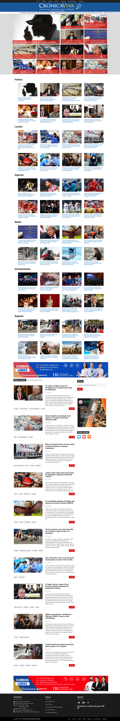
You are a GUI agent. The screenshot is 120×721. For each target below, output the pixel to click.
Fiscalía (43, 408)
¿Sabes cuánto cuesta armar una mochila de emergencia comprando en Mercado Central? (59, 475)
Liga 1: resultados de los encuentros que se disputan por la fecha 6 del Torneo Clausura (71, 56)
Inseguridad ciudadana (25, 550)
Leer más (72, 408)
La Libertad (34, 550)
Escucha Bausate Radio (51, 712)
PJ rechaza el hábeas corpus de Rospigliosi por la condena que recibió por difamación (71, 71)
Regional (81, 1)
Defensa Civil (27, 494)
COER (20, 494)
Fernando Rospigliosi (34, 408)
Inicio (38, 1)
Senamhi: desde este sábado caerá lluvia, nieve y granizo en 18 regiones (59, 645)
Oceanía (34, 522)
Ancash (16, 665)
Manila (21, 522)
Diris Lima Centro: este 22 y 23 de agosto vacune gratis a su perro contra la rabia (59, 559)
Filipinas (16, 522)
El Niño (16, 637)
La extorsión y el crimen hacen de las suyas (71, 27)
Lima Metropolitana (22, 437)
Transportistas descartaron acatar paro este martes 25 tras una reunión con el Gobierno (47, 56)
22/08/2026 (48, 392)
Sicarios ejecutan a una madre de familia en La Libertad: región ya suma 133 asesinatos (59, 531)
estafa (26, 465)
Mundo (56, 1)
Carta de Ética (48, 704)
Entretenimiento (72, 1)
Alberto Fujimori (18, 607)
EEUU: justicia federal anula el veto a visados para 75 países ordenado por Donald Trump (95, 56)
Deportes (63, 1)
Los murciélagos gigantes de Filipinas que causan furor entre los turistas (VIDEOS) (59, 502)
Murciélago (27, 522)
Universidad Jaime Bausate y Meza (53, 707)
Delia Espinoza (24, 408)
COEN (15, 494)
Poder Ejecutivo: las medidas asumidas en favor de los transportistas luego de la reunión (24, 56)
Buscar (80, 389)
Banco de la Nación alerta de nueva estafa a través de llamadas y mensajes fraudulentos (59, 446)
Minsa (15, 577)
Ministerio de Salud (24, 637)
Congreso (16, 408)
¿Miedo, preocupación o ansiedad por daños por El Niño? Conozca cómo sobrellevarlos (58, 616)
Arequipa (28, 665)
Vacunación (21, 577)
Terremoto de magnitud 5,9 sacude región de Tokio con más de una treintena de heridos (95, 41)
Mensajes (38, 465)
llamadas (32, 465)
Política (44, 1)
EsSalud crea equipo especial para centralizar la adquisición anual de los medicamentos (24, 71)
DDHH (37, 607)
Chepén (16, 550)
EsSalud (34, 494)
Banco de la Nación (19, 465)
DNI (15, 437)
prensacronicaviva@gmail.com (25, 710)
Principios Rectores (50, 701)
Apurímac (22, 665)
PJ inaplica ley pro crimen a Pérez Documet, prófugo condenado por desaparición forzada (57, 586)
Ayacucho (34, 665)
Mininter (41, 550)
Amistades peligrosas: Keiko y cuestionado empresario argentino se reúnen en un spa (47, 71)
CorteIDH (32, 607)
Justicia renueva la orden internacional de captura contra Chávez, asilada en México (71, 41)
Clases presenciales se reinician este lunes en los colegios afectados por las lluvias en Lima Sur (95, 25)
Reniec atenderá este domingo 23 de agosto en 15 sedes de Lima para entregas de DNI (95, 71)
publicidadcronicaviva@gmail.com (32, 712)
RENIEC (31, 437)
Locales (50, 1)
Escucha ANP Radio (50, 709)
